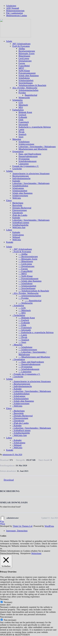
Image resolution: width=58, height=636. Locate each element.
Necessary (8, 602)
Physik (21, 132)
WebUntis (16, 198)
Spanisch (22, 134)
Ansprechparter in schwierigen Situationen (30, 173)
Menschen (16, 139)
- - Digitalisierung (26, 266)
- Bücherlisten (18, 411)
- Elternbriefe (18, 421)
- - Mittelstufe (25, 310)
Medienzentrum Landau (16, 15)
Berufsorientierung (27, 51)
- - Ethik (22, 325)
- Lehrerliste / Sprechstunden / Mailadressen (31, 391)
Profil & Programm (21, 46)
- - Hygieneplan (25, 367)
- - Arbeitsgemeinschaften (30, 296)
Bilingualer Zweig (26, 53)
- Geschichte (17, 376)
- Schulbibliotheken (21, 394)
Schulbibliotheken (20, 186)
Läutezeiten (24, 164)
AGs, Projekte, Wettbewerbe (24, 88)
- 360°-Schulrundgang (22, 249)
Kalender (16, 181)
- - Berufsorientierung (28, 256)
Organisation (18, 151)
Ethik (21, 120)
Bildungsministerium (15, 10)
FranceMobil (24, 66)
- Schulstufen (18, 305)
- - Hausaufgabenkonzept (29, 364)
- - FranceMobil (25, 271)
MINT (21, 68)
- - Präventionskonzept (28, 278)
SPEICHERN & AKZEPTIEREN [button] (15, 635)
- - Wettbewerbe (26, 303)
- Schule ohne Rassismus (23, 401)
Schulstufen (17, 100)
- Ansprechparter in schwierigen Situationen (31, 381)
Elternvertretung (19, 210)
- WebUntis (17, 406)
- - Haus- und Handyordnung (31, 362)
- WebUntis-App (19, 435)
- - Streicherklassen (27, 288)
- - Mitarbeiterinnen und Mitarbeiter (34, 357)
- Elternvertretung (20, 418)
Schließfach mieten (20, 222)
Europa (22, 63)
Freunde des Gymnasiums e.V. (25, 166)
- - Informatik (25, 330)
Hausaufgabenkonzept (28, 156)
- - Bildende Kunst (27, 318)
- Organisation (18, 359)
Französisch (24, 122)
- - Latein (23, 335)
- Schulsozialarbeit (20, 398)
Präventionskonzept (27, 73)
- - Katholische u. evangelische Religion (36, 332)
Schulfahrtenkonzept (28, 161)
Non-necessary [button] (6, 617)
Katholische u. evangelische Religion (35, 127)
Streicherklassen (26, 83)
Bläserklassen (24, 56)
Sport (21, 137)
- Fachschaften (18, 315)
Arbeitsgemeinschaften (28, 90)
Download (9, 480)
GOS (21, 102)
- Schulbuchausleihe (21, 433)
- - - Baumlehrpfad (33, 300)
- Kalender (17, 389)
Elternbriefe (17, 213)
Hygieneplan (24, 159)
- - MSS (22, 313)
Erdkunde (23, 117)
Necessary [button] (4, 599)
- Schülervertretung (20, 403)
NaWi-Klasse (24, 71)
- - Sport (22, 342)
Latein (21, 129)
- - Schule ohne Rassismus (30, 281)
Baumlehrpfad (31, 95)
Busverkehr (17, 205)
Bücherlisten (17, 203)
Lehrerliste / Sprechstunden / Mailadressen (37, 146)
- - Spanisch (24, 340)
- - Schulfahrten (25, 283)
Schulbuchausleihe (20, 225)
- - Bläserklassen (26, 261)
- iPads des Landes (20, 423)
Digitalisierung (25, 61)
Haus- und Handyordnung (30, 154)
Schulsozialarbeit (26, 80)
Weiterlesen (36, 553)
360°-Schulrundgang (21, 44)
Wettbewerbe (24, 97)
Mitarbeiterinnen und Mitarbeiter (33, 149)
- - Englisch (24, 320)
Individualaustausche (21, 178)
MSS (21, 107)
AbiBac (22, 48)
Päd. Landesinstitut (14, 13)
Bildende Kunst (25, 112)
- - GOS (22, 308)
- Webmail (16, 445)
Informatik (23, 124)
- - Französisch (25, 327)
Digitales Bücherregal (21, 208)
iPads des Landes (19, 215)
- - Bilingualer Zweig (28, 259)
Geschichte (17, 168)
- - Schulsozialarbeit (27, 286)
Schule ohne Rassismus (29, 75)
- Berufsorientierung (21, 384)
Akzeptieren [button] (25, 553)
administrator (7, 454)
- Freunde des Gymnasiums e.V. (26, 374)
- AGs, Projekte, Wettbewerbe (25, 293)
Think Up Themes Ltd (22, 526)
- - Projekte (24, 298)
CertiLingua (24, 58)
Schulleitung (24, 142)
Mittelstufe (23, 105)
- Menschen (17, 345)
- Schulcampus (18, 396)
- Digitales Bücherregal (22, 416)
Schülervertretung (26, 144)
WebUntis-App (18, 227)
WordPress (49, 526)
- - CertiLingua (25, 264)
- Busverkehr (18, 413)
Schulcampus (18, 188)
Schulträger (11, 6)
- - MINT (23, 274)
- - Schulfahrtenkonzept (29, 369)
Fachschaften (18, 110)
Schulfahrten (24, 78)
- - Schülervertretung (28, 349)
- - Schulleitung (25, 347)
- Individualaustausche (22, 386)
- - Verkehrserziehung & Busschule (34, 291)
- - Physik (23, 337)
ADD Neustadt (12, 8)
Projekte (22, 93)
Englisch (22, 115)
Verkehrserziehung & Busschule (32, 85)
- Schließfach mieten (21, 430)
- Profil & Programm (21, 251)
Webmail (16, 237)
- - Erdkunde (24, 323)
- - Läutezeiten (25, 372)
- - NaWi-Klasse (26, 276)
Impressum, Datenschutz (17, 531)
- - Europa (23, 269)
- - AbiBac (23, 254)
